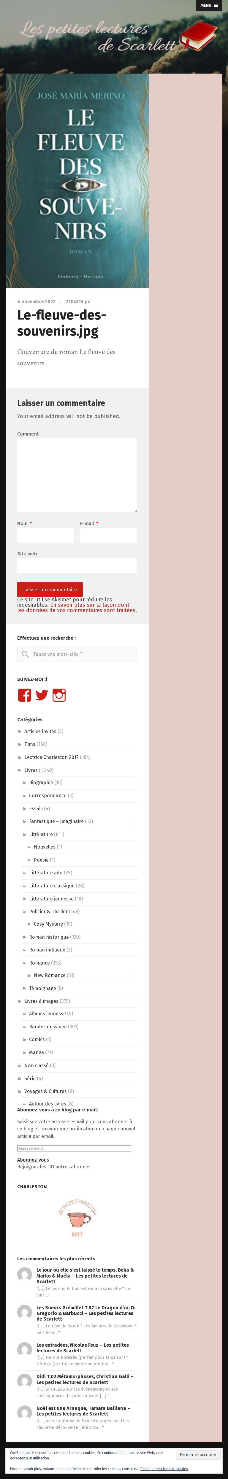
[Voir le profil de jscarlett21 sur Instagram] (59, 695)
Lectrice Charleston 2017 (51, 757)
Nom (24, 523)
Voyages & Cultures (45, 1091)
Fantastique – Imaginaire (56, 821)
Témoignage (42, 988)
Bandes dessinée (48, 1027)
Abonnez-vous (33, 1160)
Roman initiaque (47, 950)
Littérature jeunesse (51, 899)
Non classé (36, 1065)
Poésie (41, 860)
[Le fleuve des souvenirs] (77, 181)
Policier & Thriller (48, 911)
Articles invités (40, 731)
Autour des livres (47, 1104)
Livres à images (41, 1001)
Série (30, 1078)
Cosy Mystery (48, 924)
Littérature (41, 834)
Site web (27, 553)
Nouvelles (45, 847)
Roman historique (49, 937)
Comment (28, 434)
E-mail (89, 523)
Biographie (41, 782)
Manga (36, 1052)
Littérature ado (46, 873)
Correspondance (47, 795)
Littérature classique (52, 886)
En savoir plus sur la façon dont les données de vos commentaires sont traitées (76, 608)
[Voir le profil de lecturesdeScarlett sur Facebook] (24, 695)
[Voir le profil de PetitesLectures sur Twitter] (41, 695)
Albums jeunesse (47, 1013)
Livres (31, 770)
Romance (39, 963)
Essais (36, 808)
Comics (37, 1039)
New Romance (50, 975)
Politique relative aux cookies (164, 1469)
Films (29, 744)
